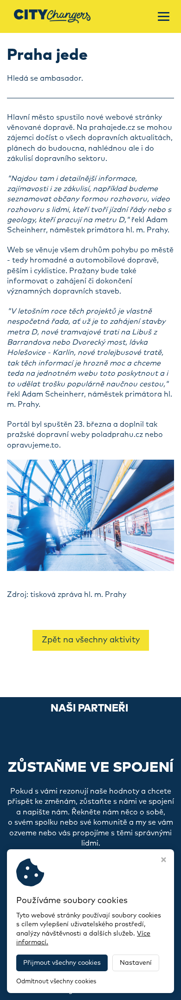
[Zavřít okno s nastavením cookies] (163, 861)
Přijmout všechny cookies (62, 963)
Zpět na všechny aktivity (91, 640)
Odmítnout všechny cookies (56, 982)
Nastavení (136, 963)
